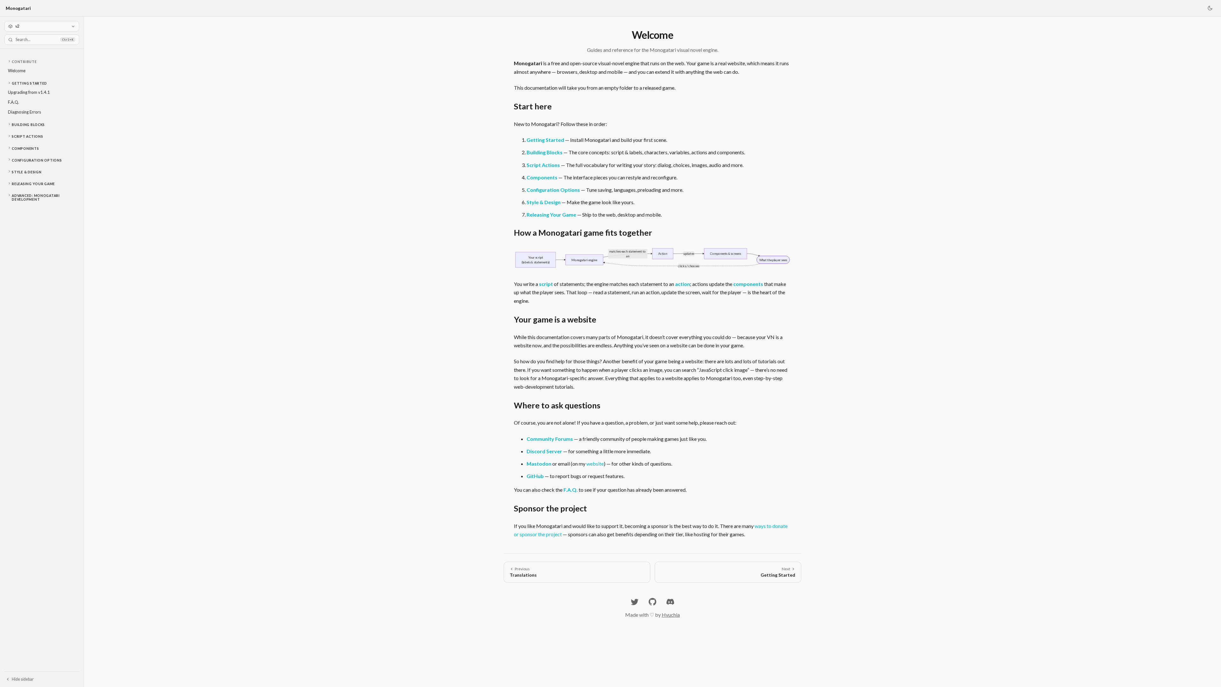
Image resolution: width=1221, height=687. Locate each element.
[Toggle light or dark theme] (1209, 8)
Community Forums (550, 439)
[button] (41, 62)
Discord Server (544, 451)
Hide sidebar (23, 679)
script (546, 284)
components (748, 284)
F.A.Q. (13, 102)
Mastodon (539, 464)
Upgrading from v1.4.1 (29, 92)
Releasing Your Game (33, 184)
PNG (781, 254)
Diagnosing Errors (24, 111)
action (682, 284)
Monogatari (18, 8)
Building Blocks (28, 125)
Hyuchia (671, 615)
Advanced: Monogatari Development (36, 197)
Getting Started (29, 83)
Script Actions (27, 136)
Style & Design (26, 172)
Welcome (16, 70)
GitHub (535, 476)
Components (25, 148)
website (595, 464)
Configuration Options (37, 160)
